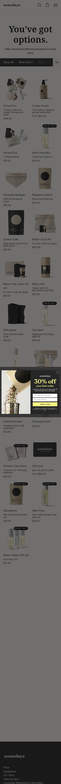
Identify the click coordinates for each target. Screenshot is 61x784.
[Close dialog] (57, 372)
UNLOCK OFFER (45, 404)
